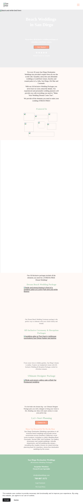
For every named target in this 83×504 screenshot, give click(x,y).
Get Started (41, 47)
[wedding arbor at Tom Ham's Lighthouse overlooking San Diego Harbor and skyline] (41, 348)
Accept (6, 500)
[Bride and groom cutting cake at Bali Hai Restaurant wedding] (41, 392)
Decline (16, 500)
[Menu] (78, 5)
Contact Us (41, 422)
